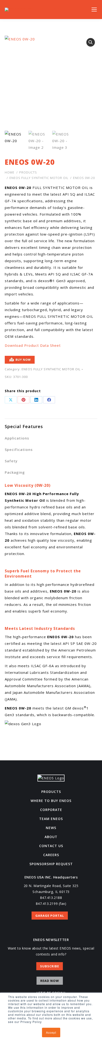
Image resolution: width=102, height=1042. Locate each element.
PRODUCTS (51, 791)
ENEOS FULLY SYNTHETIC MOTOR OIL (51, 369)
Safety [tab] (11, 460)
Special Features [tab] (24, 426)
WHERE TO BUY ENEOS (51, 800)
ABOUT (51, 837)
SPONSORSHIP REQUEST (51, 864)
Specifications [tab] (19, 449)
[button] (90, 42)
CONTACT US (51, 846)
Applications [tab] (17, 438)
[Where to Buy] (51, 361)
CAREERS (51, 855)
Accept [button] (51, 1032)
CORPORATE (51, 809)
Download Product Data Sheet (33, 345)
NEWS (51, 827)
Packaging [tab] (15, 472)
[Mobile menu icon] (94, 9)
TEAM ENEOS (51, 818)
